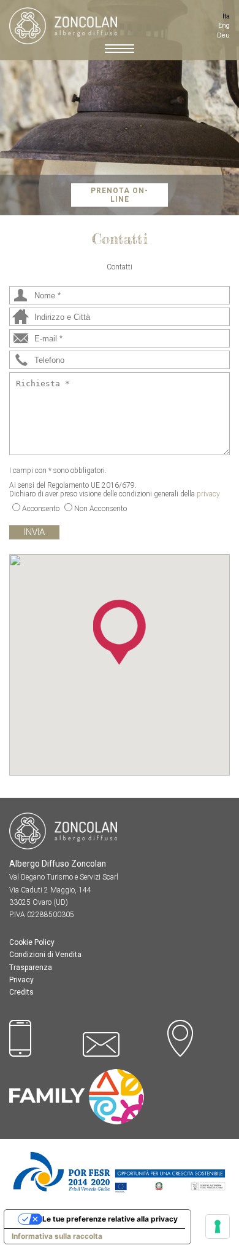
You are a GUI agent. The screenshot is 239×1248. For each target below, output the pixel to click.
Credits (21, 992)
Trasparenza (30, 967)
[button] (119, 632)
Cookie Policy (32, 942)
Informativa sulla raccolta (57, 1236)
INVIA (34, 532)
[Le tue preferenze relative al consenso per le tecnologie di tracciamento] (217, 1226)
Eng (224, 26)
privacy (208, 494)
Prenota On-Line (119, 195)
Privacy (21, 980)
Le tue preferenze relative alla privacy (110, 1218)
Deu (223, 35)
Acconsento (40, 508)
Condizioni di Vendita (45, 954)
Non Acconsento (100, 508)
